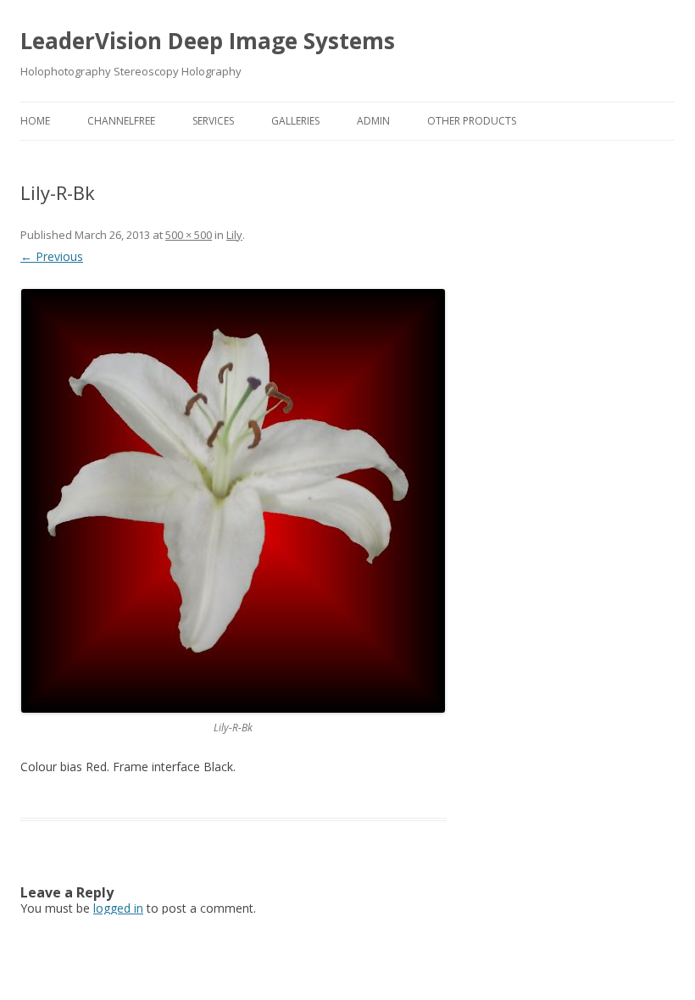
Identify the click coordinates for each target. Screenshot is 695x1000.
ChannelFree (121, 121)
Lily (234, 234)
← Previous (51, 256)
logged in (118, 908)
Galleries (295, 121)
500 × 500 (188, 234)
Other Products (471, 121)
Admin (373, 121)
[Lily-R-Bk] (233, 501)
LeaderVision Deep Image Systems (207, 40)
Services (213, 121)
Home (35, 121)
